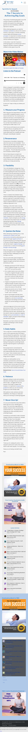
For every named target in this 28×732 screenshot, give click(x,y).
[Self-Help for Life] (11, 2)
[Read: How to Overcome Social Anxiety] (5, 589)
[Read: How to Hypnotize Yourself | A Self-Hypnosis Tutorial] (5, 541)
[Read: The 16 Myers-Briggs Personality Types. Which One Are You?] (5, 536)
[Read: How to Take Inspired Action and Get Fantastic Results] (5, 568)
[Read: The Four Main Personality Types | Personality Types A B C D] (3, 673)
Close (1, 731)
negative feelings (18, 244)
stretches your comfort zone (10, 235)
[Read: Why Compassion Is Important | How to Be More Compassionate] (5, 584)
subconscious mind (8, 237)
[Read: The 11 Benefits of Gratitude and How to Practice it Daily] (3, 662)
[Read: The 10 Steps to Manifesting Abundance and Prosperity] (5, 573)
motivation (6, 31)
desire (12, 31)
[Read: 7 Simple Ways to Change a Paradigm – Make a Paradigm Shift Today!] (5, 531)
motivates (5, 218)
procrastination (19, 298)
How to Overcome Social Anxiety (14, 588)
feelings (19, 221)
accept (18, 386)
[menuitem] (21, 2)
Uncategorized (15, 11)
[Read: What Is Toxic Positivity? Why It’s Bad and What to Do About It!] (5, 552)
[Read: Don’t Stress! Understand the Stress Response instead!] (5, 557)
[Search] (21, 2)
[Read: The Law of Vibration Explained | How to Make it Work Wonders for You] (5, 562)
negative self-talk (16, 239)
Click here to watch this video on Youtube (13, 68)
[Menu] (24, 2)
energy (23, 218)
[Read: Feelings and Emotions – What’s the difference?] (5, 547)
